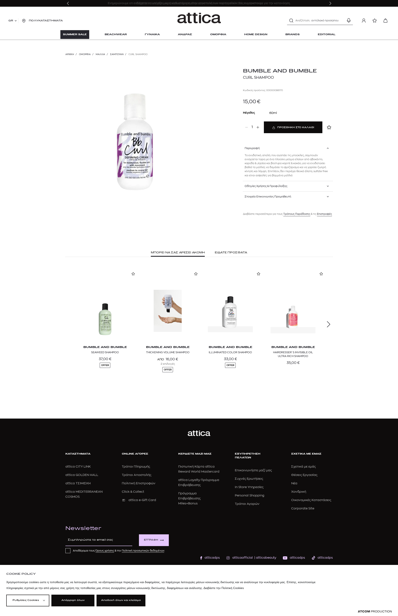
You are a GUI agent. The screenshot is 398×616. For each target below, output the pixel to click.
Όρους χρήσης (104, 550)
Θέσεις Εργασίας (304, 475)
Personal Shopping (249, 495)
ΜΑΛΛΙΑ (100, 54)
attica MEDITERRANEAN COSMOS (84, 494)
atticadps (212, 557)
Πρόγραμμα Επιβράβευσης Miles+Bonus (189, 498)
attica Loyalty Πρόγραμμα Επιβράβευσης (198, 482)
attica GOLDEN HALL (81, 475)
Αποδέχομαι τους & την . (119, 550)
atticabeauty (264, 557)
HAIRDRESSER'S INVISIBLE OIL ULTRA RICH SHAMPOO (293, 354)
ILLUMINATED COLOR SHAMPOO (230, 352)
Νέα (294, 483)
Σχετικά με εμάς (303, 466)
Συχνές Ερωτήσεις (249, 478)
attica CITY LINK (78, 466)
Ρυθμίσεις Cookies (26, 600)
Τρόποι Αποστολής (136, 475)
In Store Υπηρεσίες (249, 487)
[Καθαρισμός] (341, 20)
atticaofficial (242, 557)
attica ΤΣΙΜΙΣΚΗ (78, 483)
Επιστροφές (324, 214)
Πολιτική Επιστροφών (138, 483)
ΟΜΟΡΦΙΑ (85, 54)
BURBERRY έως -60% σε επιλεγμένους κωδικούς (169, 3)
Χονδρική (298, 491)
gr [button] (10, 20)
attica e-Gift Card (142, 500)
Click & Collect (133, 491)
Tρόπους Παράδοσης (296, 214)
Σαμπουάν (116, 54)
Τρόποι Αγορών (247, 503)
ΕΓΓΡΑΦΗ (151, 540)
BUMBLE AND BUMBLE (280, 71)
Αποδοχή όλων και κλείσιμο (121, 600)
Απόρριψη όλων (73, 600)
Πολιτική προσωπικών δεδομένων (143, 550)
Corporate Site (302, 508)
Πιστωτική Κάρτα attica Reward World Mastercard (198, 469)
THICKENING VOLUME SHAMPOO (167, 352)
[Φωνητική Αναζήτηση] (349, 20)
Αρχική (69, 54)
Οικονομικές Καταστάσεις (311, 500)
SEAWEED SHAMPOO (105, 352)
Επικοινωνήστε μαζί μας (253, 470)
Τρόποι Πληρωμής (136, 466)
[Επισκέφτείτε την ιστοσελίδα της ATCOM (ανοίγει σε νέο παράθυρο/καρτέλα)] (375, 611)
